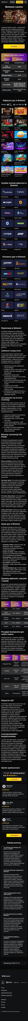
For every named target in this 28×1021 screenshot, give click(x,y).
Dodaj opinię (14, 779)
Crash (16, 104)
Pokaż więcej (14, 835)
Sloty (23, 104)
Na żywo (10, 104)
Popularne (3, 104)
